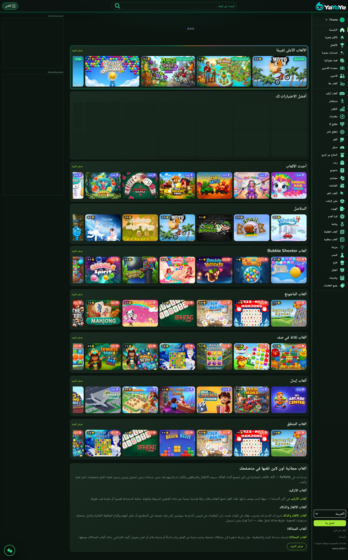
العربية (339, 513)
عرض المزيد (77, 50)
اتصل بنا (329, 523)
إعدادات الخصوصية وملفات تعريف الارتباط (329, 543)
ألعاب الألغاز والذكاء (295, 515)
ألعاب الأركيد (299, 498)
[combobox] (174, 6)
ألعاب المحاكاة (298, 537)
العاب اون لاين (339, 530)
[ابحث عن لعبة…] (117, 6)
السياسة (342, 536)
